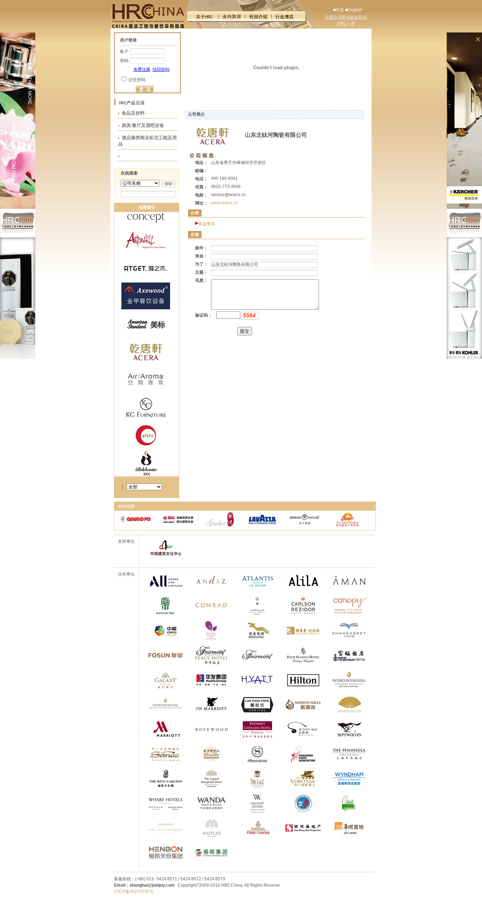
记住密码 (136, 79)
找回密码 (160, 69)
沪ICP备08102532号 (133, 891)
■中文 (338, 9)
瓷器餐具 (206, 223)
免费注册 (141, 69)
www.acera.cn (224, 202)
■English (353, 9)
